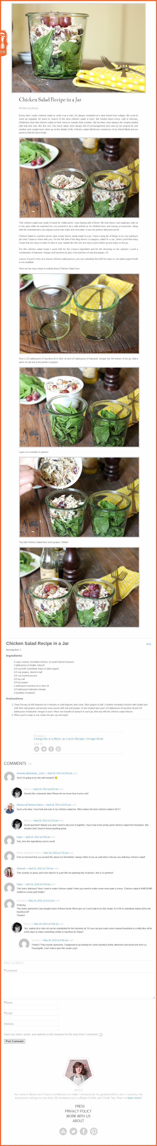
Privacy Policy (78, 1111)
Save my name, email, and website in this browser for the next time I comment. (51, 1034)
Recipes (80, 738)
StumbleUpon (36, 749)
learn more (134, 1097)
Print (148, 644)
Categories (41, 738)
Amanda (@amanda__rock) (30, 773)
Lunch (70, 738)
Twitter (44, 749)
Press (80, 1106)
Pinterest (58, 749)
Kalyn (19, 837)
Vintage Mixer (95, 738)
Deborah (21, 868)
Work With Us (78, 1116)
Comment (10, 970)
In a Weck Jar (57, 738)
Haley (19, 884)
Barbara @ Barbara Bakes (30, 805)
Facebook (51, 749)
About (78, 1121)
